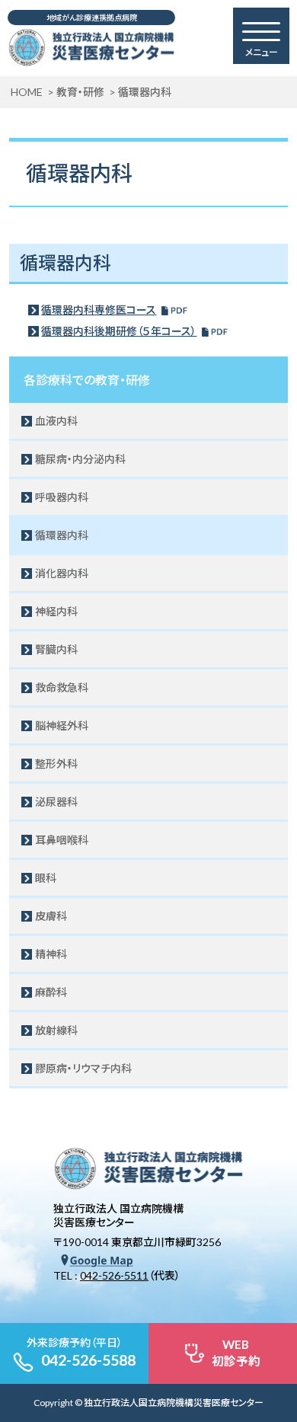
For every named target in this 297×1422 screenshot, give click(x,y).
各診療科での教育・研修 (87, 379)
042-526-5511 (114, 1275)
